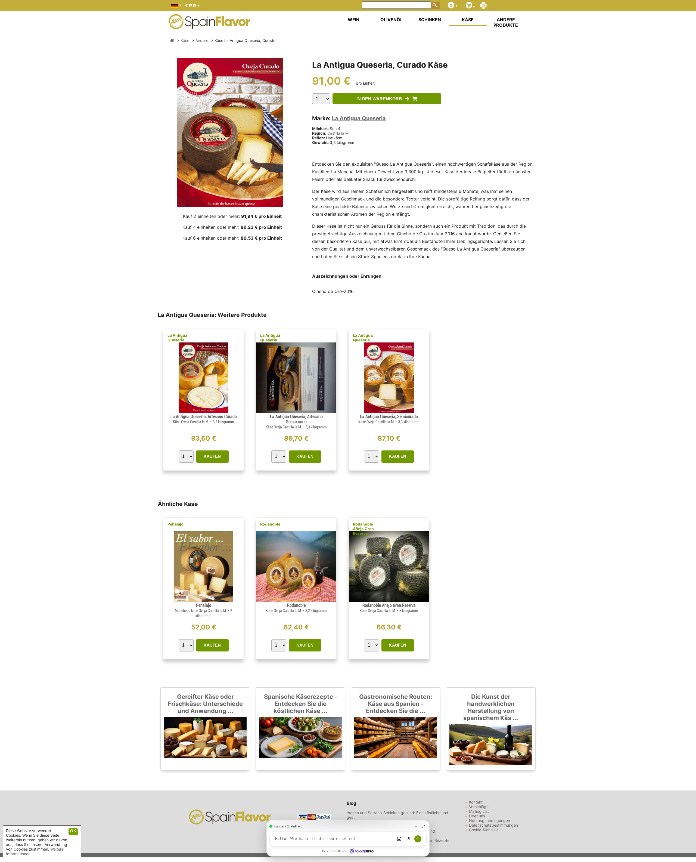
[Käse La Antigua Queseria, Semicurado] (389, 411)
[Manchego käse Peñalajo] (203, 600)
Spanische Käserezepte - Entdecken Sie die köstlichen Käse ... (300, 703)
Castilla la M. (338, 133)
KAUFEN (212, 456)
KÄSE (468, 19)
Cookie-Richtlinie (484, 829)
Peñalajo (175, 524)
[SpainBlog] (483, 6)
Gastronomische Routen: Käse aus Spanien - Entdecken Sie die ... (395, 703)
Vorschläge (479, 806)
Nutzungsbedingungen (489, 820)
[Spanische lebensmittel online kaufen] (209, 25)
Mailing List (479, 811)
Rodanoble (270, 524)
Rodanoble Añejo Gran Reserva (363, 529)
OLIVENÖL (391, 19)
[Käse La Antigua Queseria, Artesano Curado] (204, 411)
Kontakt (476, 802)
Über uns (477, 816)
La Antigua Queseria (359, 118)
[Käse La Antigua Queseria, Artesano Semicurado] (296, 411)
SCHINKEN (429, 19)
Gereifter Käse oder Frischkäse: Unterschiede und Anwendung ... (205, 703)
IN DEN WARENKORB (380, 99)
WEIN (353, 19)
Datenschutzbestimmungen (493, 825)
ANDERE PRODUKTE (505, 22)
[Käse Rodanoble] (296, 600)
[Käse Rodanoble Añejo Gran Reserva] (389, 600)
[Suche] (435, 5)
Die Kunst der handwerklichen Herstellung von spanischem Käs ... (490, 707)
